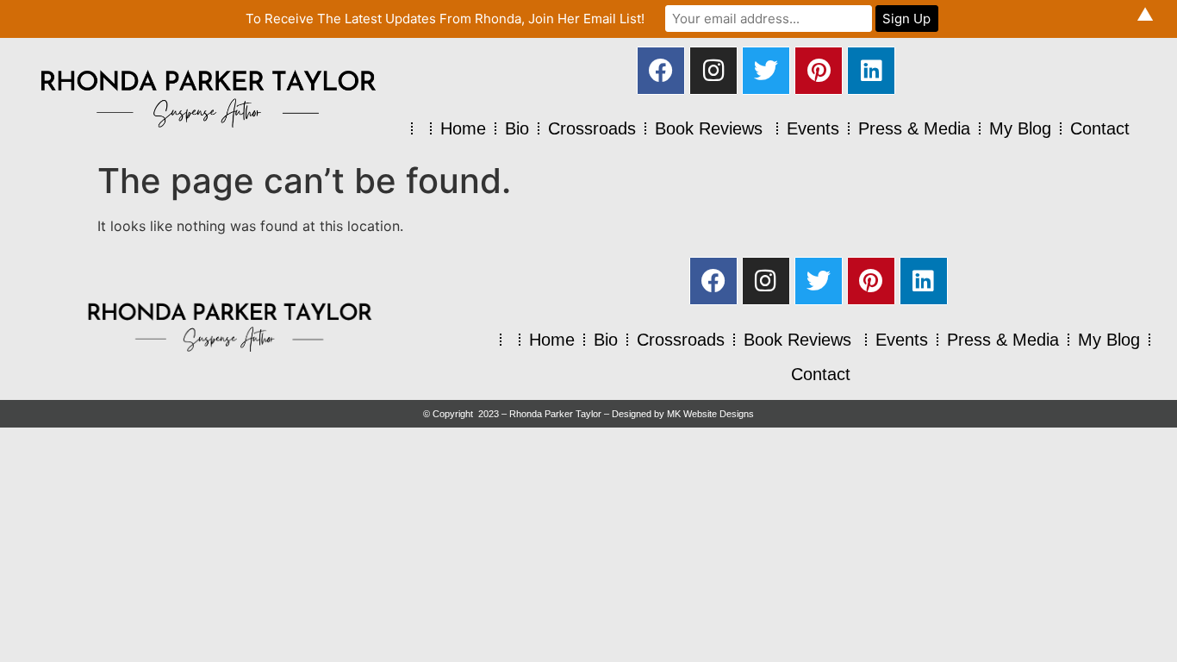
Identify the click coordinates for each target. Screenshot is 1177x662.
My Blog (1020, 128)
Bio (517, 128)
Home (463, 128)
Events (813, 128)
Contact (1100, 128)
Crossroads (592, 128)
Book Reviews (711, 128)
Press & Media (914, 128)
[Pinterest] (818, 71)
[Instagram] (713, 71)
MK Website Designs (710, 414)
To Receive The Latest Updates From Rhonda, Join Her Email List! (445, 18)
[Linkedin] (871, 71)
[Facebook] (661, 71)
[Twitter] (766, 71)
